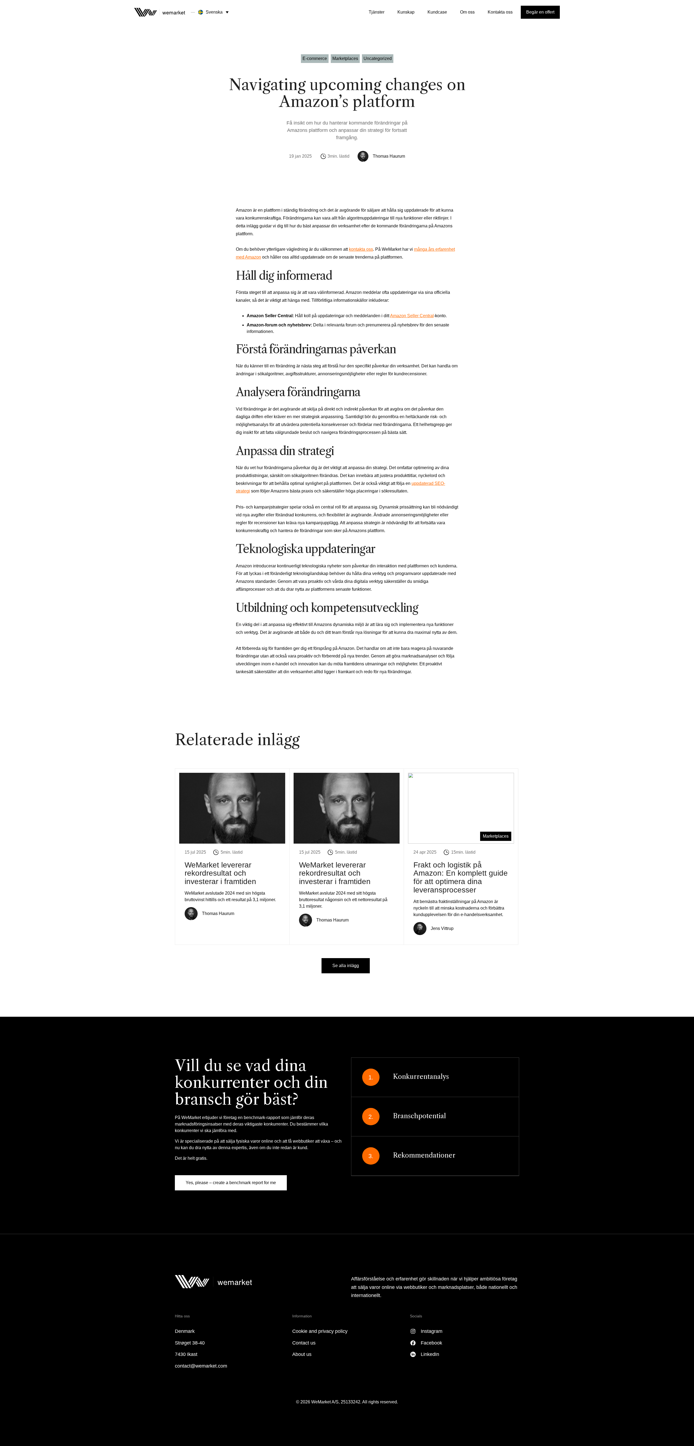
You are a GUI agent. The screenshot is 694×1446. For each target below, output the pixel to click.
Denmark (185, 1331)
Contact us (304, 1343)
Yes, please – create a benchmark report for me (231, 1182)
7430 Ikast (186, 1354)
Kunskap (406, 12)
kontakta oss (361, 249)
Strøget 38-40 (190, 1343)
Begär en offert (540, 12)
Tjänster (376, 12)
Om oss (467, 12)
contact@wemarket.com (201, 1366)
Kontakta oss (500, 12)
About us (301, 1354)
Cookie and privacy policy (320, 1331)
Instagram (431, 1331)
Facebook (431, 1343)
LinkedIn (430, 1354)
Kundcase (437, 12)
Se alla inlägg (345, 965)
